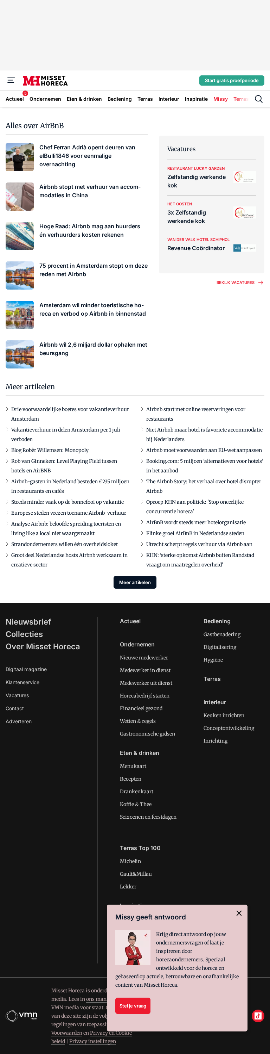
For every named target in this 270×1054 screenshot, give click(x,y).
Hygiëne (213, 660)
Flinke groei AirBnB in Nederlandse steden (195, 533)
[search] (258, 99)
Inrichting (215, 741)
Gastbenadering (222, 634)
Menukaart (133, 766)
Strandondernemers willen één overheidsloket (64, 544)
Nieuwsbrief (28, 621)
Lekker (128, 887)
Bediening (217, 621)
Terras (212, 678)
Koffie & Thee (136, 804)
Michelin (130, 861)
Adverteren (19, 721)
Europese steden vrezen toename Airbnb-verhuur (68, 513)
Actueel (130, 621)
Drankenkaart (136, 791)
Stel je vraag (133, 1006)
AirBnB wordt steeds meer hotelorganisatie (196, 522)
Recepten (130, 779)
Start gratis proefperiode (232, 80)
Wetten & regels (138, 721)
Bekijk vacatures (236, 282)
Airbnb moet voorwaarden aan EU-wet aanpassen (204, 450)
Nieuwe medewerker (144, 658)
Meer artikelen (135, 582)
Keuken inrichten (224, 715)
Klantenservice (22, 682)
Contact (15, 708)
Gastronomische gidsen (147, 734)
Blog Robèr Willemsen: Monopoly (50, 450)
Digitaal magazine (26, 669)
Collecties (24, 634)
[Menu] (11, 80)
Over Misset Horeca (43, 646)
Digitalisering (220, 647)
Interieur (215, 702)
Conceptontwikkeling (229, 728)
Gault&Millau (136, 874)
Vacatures (17, 695)
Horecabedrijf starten (144, 696)
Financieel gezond (141, 708)
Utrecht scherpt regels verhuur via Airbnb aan (199, 544)
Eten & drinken (139, 752)
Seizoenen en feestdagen (148, 817)
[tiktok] (258, 1016)
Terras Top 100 (140, 847)
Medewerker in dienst (145, 670)
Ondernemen (137, 644)
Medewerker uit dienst (146, 683)
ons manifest (101, 999)
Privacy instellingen (92, 1041)
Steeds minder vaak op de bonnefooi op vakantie (67, 502)
